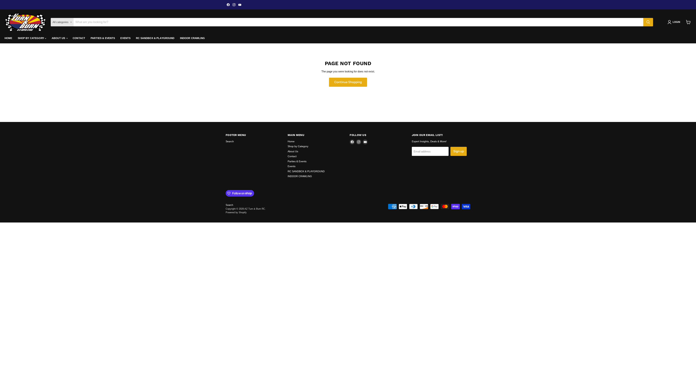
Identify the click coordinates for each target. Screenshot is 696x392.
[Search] (648, 22)
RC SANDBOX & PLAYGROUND (155, 38)
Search (230, 141)
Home (8, 38)
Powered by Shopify (236, 212)
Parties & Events (103, 38)
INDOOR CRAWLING (192, 38)
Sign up (458, 151)
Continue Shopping (348, 82)
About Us (59, 38)
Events (125, 38)
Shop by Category (31, 38)
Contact (79, 38)
